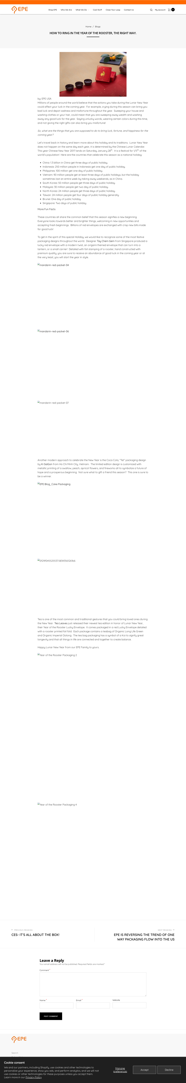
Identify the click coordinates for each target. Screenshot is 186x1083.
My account (160, 10)
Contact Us (129, 10)
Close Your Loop (113, 10)
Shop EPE (52, 10)
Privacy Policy (34, 1077)
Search (15, 1053)
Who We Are (66, 10)
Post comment (51, 1016)
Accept (145, 1069)
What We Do (81, 10)
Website (116, 1000)
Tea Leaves (60, 623)
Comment (45, 970)
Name (43, 1000)
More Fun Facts (46, 209)
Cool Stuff (97, 10)
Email (79, 1000)
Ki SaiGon (46, 464)
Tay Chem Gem (106, 241)
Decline (169, 1069)
